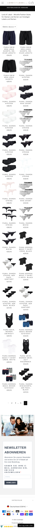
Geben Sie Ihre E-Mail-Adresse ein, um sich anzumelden (16, 469)
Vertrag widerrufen (26, 525)
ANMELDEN (11, 482)
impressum (17, 500)
